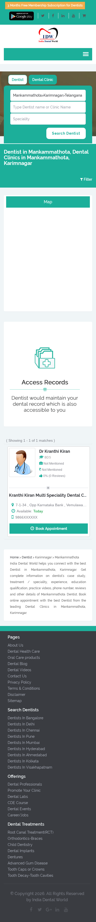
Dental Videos (19, 670)
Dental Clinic (42, 80)
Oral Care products (24, 658)
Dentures (15, 857)
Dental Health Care (24, 651)
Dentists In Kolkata (23, 761)
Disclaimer (16, 695)
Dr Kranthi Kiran (54, 451)
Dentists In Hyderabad (26, 749)
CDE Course (18, 803)
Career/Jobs (18, 815)
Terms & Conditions (24, 688)
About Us (15, 645)
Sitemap (15, 701)
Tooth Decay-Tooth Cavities (30, 875)
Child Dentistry (20, 845)
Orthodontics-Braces (25, 838)
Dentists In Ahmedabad (27, 755)
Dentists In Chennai (24, 730)
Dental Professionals (25, 784)
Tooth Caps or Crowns (26, 869)
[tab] (18, 79)
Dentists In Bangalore (25, 718)
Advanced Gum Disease (28, 863)
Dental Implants (21, 851)
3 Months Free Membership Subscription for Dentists (45, 5)
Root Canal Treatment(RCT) (31, 832)
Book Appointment (50, 529)
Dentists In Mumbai (24, 743)
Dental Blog (17, 664)
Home (14, 557)
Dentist (18, 80)
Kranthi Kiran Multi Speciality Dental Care (49, 495)
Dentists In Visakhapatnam (30, 767)
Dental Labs (18, 797)
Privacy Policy (19, 682)
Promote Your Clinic (24, 790)
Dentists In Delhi (21, 724)
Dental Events (19, 809)
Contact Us (17, 676)
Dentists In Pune (21, 736)
